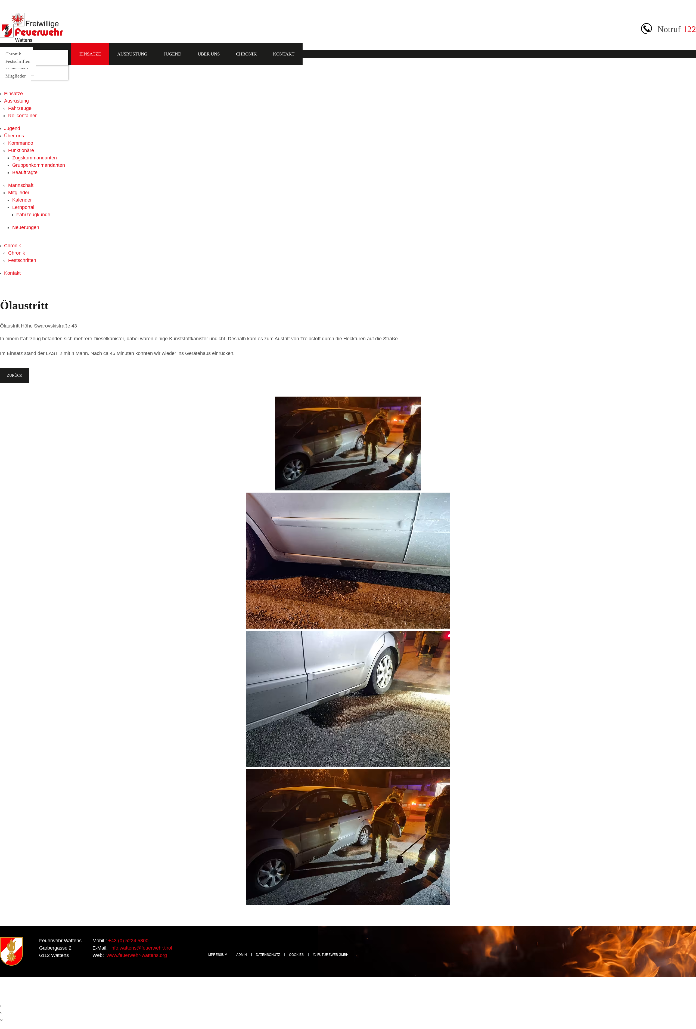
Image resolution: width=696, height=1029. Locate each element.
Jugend (172, 54)
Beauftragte (25, 172)
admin (241, 954)
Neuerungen (25, 227)
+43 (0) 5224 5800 (127, 940)
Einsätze (90, 54)
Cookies (296, 954)
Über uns (209, 54)
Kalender (22, 200)
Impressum (217, 954)
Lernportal (23, 207)
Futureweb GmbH (333, 955)
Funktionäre (21, 150)
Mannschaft (16, 68)
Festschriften (17, 61)
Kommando (20, 143)
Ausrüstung (132, 54)
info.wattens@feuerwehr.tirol (140, 948)
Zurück (14, 375)
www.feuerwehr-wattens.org (136, 955)
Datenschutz (268, 954)
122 (689, 29)
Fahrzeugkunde (33, 214)
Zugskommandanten (34, 157)
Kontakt (283, 54)
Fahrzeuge (20, 108)
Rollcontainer (22, 115)
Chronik (246, 54)
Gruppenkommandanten (38, 165)
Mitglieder (15, 76)
